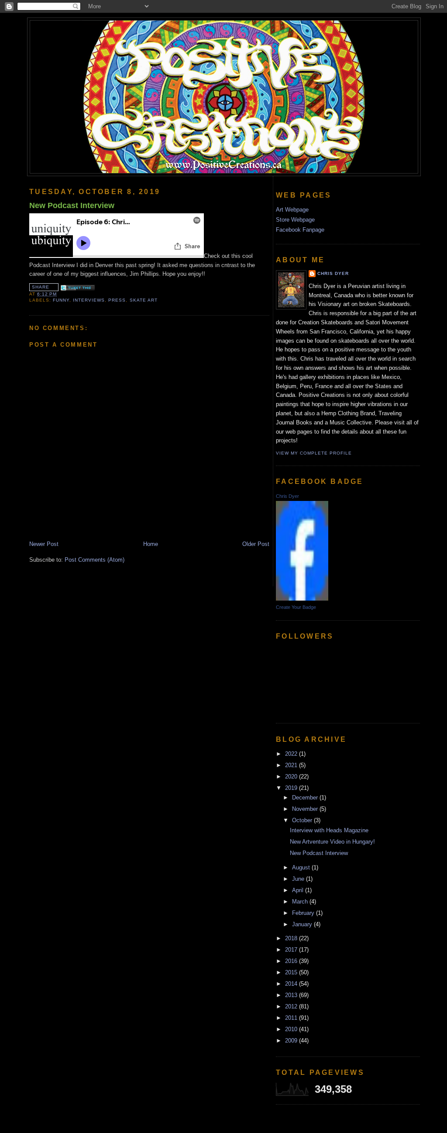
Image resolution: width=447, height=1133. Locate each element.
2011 (292, 1018)
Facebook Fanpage (300, 229)
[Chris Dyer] (302, 598)
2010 (292, 1029)
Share (40, 287)
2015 (292, 972)
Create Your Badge (296, 607)
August (302, 867)
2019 (292, 788)
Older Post (255, 544)
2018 (292, 938)
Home (150, 544)
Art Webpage (292, 209)
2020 (292, 776)
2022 (292, 754)
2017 (292, 949)
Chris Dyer (333, 273)
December (306, 797)
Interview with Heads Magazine (329, 830)
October (303, 820)
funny (61, 300)
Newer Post (43, 544)
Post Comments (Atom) (94, 559)
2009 (292, 1040)
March (300, 901)
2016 (292, 961)
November (306, 809)
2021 (292, 765)
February (304, 913)
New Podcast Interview (71, 205)
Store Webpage (295, 219)
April (298, 890)
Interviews (89, 300)
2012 (292, 1006)
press (117, 300)
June (299, 879)
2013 (292, 995)
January (303, 924)
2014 (292, 983)
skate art (144, 300)
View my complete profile (314, 453)
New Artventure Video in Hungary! (332, 841)
